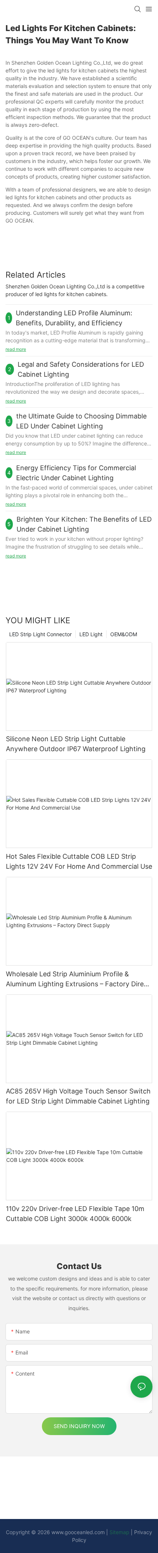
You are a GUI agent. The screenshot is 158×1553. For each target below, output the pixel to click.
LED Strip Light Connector (40, 634)
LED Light (91, 634)
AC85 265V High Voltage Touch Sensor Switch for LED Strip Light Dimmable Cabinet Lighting (78, 1096)
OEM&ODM (123, 634)
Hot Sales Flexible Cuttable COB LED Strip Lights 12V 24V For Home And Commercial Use (79, 861)
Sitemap (119, 1532)
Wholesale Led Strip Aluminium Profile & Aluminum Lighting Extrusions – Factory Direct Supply (78, 979)
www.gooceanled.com (78, 1532)
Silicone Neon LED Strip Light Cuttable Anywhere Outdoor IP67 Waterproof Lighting (76, 744)
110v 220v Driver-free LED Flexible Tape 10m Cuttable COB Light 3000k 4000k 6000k (75, 1214)
